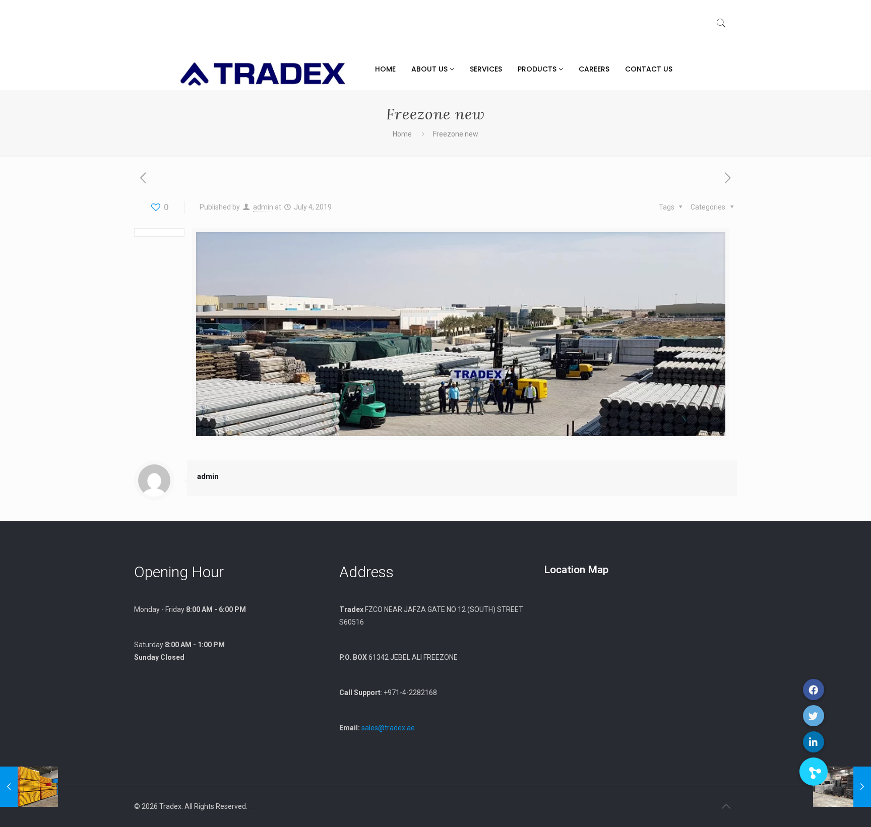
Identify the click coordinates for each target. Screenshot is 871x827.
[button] (813, 771)
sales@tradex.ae (388, 728)
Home (385, 69)
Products (538, 69)
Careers (594, 69)
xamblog (252, 808)
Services (486, 69)
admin (263, 207)
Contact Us (648, 69)
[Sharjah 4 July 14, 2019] (842, 787)
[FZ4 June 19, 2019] (29, 787)
